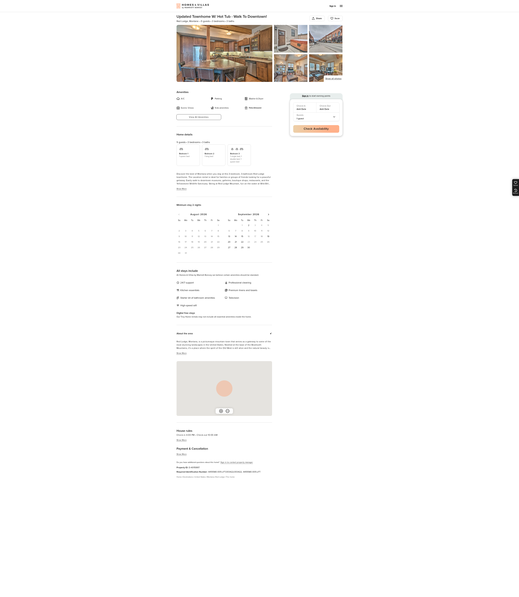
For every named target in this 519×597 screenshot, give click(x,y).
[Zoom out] (227, 411)
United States (200, 477)
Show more (182, 189)
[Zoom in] (221, 411)
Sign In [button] (332, 6)
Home (179, 477)
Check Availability (316, 129)
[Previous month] (179, 214)
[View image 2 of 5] (290, 39)
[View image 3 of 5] (326, 39)
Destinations (188, 477)
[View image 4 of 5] (290, 68)
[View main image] (224, 53)
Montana (210, 477)
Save (337, 18)
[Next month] (268, 214)
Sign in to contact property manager (236, 462)
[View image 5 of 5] (326, 68)
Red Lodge (220, 477)
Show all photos (333, 78)
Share (319, 18)
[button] (248, 225)
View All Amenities (198, 117)
